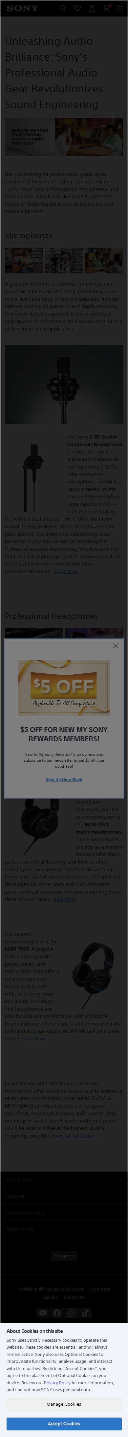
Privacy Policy (57, 1383)
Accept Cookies (64, 1423)
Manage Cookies (64, 1404)
